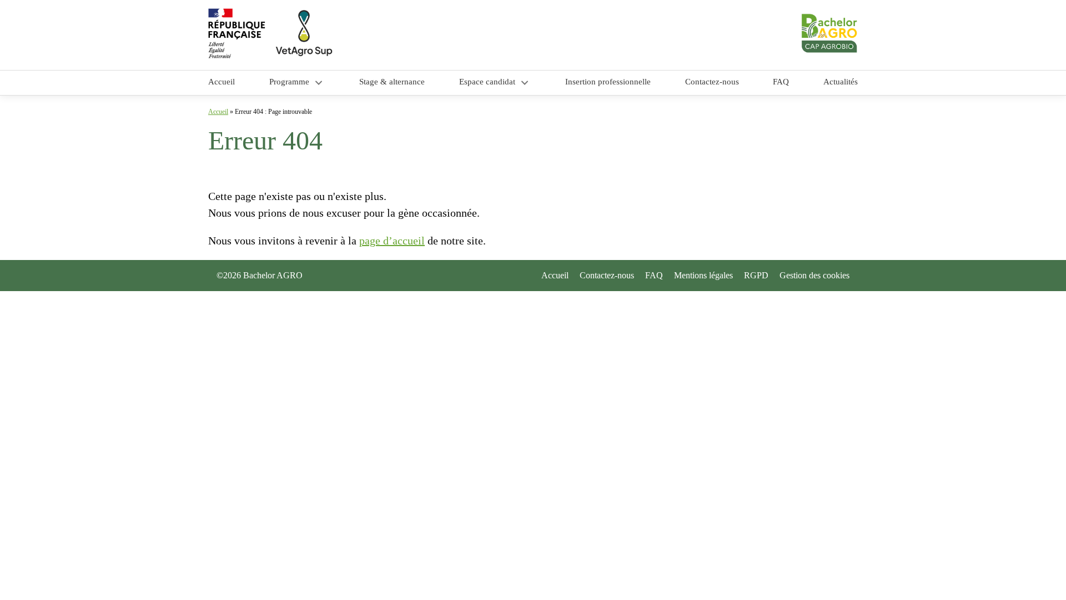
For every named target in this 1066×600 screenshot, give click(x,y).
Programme (289, 81)
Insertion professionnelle (608, 81)
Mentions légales (703, 275)
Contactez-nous (712, 81)
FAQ (781, 81)
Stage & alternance (392, 81)
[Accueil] (370, 35)
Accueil (221, 81)
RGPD (756, 275)
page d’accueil (392, 240)
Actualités (840, 81)
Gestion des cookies (814, 275)
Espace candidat (487, 81)
